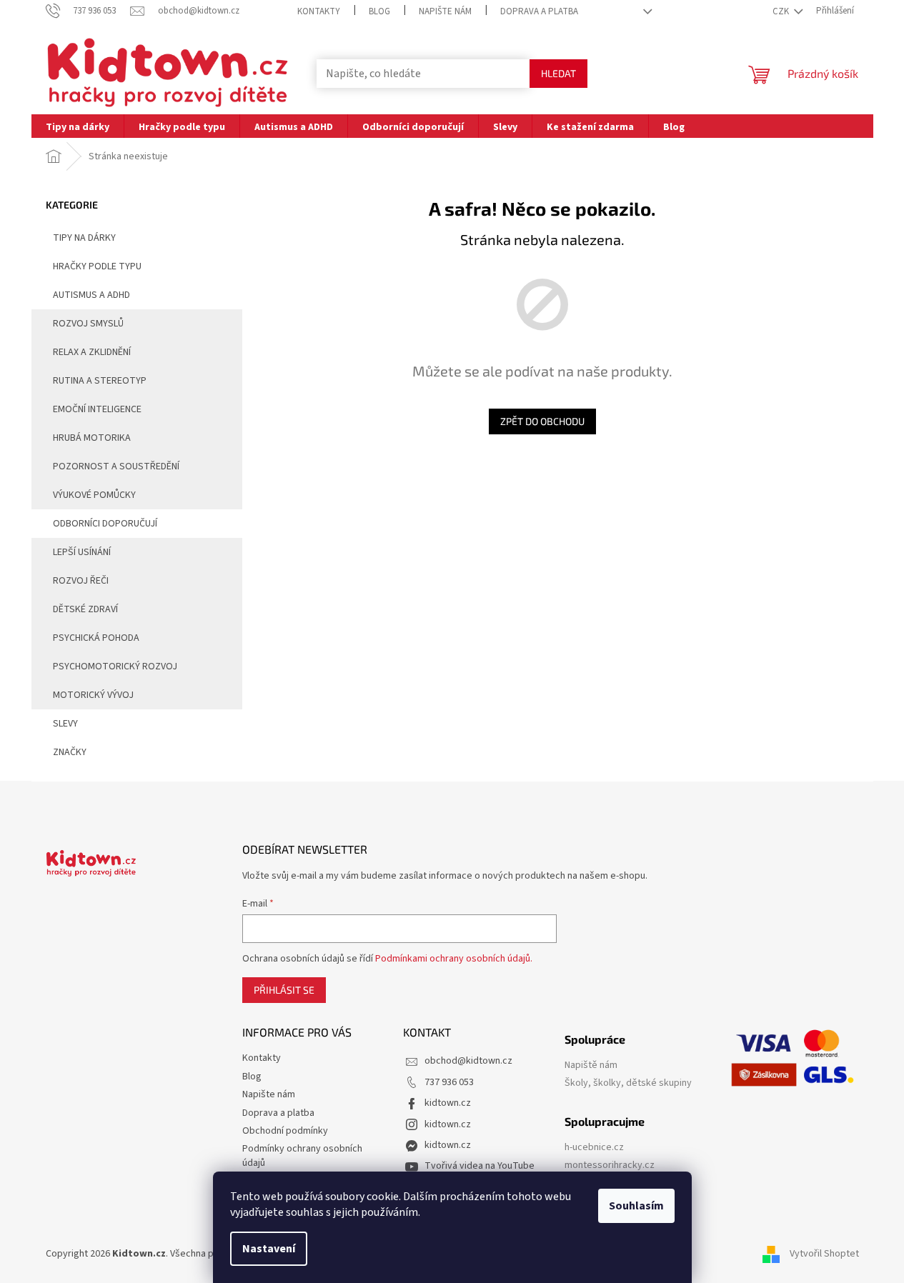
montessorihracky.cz (610, 1165)
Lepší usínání (82, 552)
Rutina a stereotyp (99, 381)
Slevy (65, 724)
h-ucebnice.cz (594, 1147)
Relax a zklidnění (92, 352)
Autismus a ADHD (91, 295)
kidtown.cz (447, 1103)
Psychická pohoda (96, 638)
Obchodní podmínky (285, 1131)
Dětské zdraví (85, 609)
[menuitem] (77, 126)
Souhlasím (636, 1206)
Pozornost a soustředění (116, 466)
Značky (69, 752)
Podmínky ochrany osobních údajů (302, 1155)
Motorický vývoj (93, 695)
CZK (782, 11)
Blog (379, 11)
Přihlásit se (284, 990)
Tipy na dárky (84, 238)
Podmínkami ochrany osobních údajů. (453, 959)
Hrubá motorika (92, 438)
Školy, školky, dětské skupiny (628, 1083)
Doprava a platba (539, 11)
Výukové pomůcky (94, 495)
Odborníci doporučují (105, 523)
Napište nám (445, 11)
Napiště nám (591, 1065)
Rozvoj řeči (81, 581)
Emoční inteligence (97, 409)
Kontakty (318, 11)
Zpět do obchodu (542, 421)
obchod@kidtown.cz (468, 1061)
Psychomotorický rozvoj (115, 666)
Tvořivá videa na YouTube (479, 1166)
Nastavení (268, 1249)
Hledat (558, 73)
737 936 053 (449, 1082)
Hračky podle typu (97, 266)
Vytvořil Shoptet (824, 1254)
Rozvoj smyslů (88, 323)
